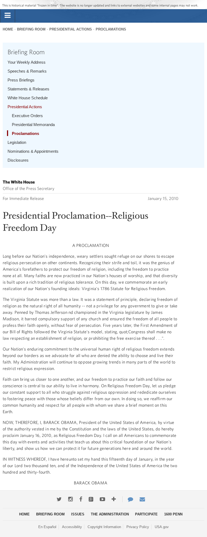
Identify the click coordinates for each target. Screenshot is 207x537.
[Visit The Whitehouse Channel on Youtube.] (102, 499)
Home (8, 29)
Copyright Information (104, 527)
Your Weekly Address (27, 62)
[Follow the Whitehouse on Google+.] (91, 499)
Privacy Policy (137, 527)
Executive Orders (27, 115)
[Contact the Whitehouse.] (127, 499)
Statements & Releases (28, 89)
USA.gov (162, 527)
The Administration (110, 514)
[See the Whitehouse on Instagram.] (70, 499)
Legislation (17, 142)
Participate (146, 514)
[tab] (7, 16)
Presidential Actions (70, 29)
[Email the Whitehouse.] (142, 499)
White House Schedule (28, 98)
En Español (47, 527)
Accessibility (72, 527)
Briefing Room (31, 29)
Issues (77, 514)
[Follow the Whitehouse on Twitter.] (59, 499)
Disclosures (18, 160)
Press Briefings (21, 80)
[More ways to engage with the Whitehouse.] (114, 499)
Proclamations (111, 29)
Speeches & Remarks (27, 71)
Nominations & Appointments (33, 151)
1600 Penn (173, 514)
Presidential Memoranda (33, 124)
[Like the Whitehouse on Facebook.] (80, 499)
